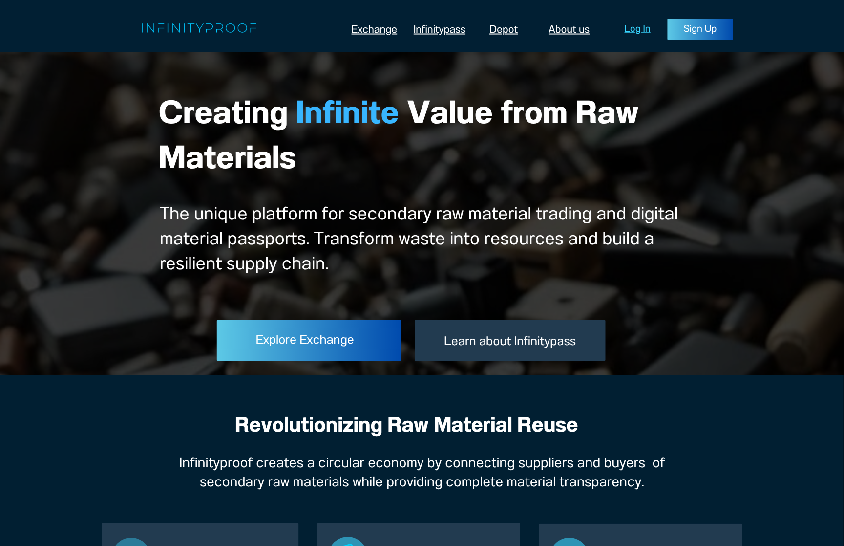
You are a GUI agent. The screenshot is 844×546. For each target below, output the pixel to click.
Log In (638, 29)
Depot (503, 29)
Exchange (375, 29)
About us (569, 29)
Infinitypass (439, 29)
